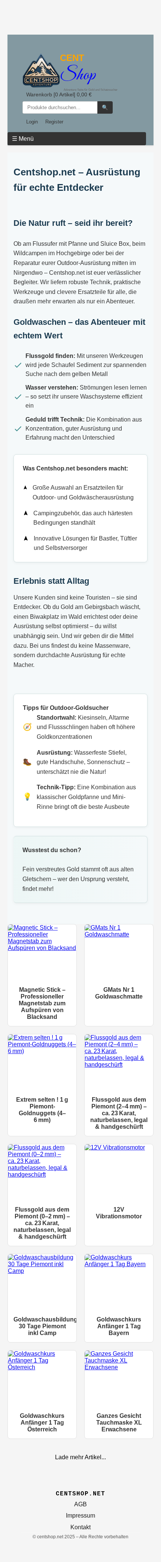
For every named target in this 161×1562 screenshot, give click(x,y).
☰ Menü (23, 138)
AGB (80, 1504)
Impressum (80, 1515)
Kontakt (80, 1527)
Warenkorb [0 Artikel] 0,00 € (59, 94)
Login (32, 122)
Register (54, 122)
